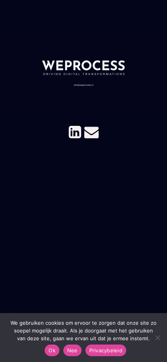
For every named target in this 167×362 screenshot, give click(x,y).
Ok (52, 350)
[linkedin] (75, 131)
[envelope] (91, 131)
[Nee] (157, 337)
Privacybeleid (105, 350)
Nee (72, 350)
